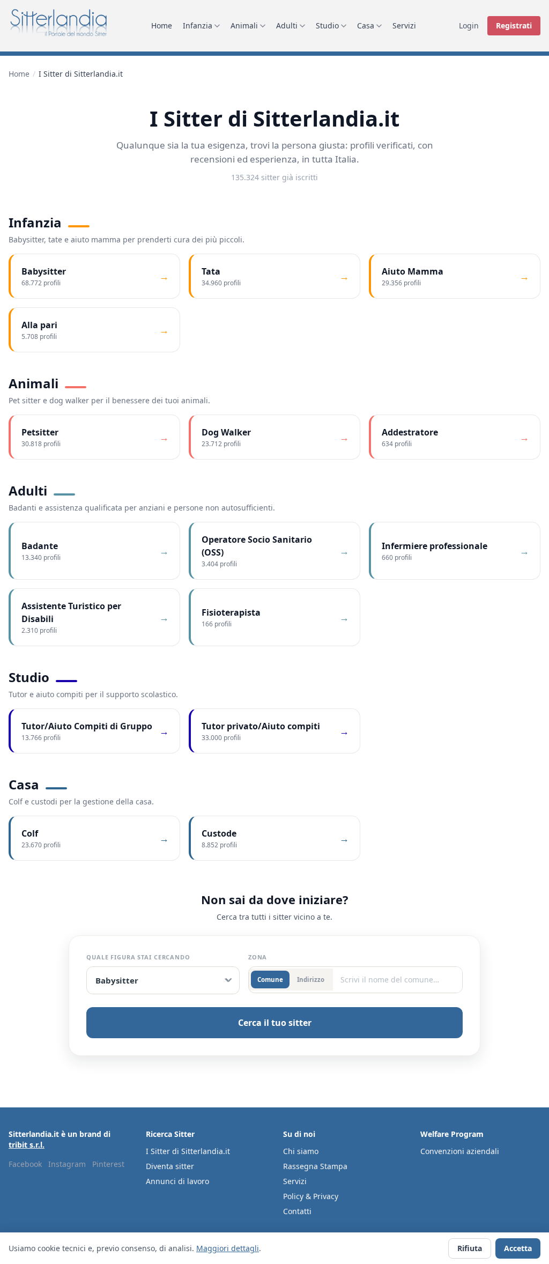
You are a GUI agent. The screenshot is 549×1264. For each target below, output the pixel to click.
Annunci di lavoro (177, 1181)
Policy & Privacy (310, 1196)
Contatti (297, 1211)
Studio (327, 25)
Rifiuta (469, 1248)
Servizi (404, 25)
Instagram (67, 1164)
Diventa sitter (170, 1166)
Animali (244, 25)
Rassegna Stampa (315, 1166)
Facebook (25, 1164)
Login (469, 25)
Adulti (287, 25)
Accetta (518, 1248)
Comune (270, 979)
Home (161, 25)
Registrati (514, 25)
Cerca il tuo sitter (274, 1023)
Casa (365, 25)
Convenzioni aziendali (459, 1151)
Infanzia (197, 25)
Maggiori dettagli (227, 1248)
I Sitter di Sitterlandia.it (188, 1151)
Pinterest (108, 1164)
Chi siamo (300, 1151)
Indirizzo (310, 979)
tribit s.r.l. (26, 1145)
